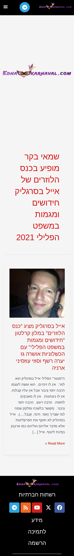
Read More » (55, 443)
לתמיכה (37, 531)
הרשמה (37, 543)
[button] (5, 6)
